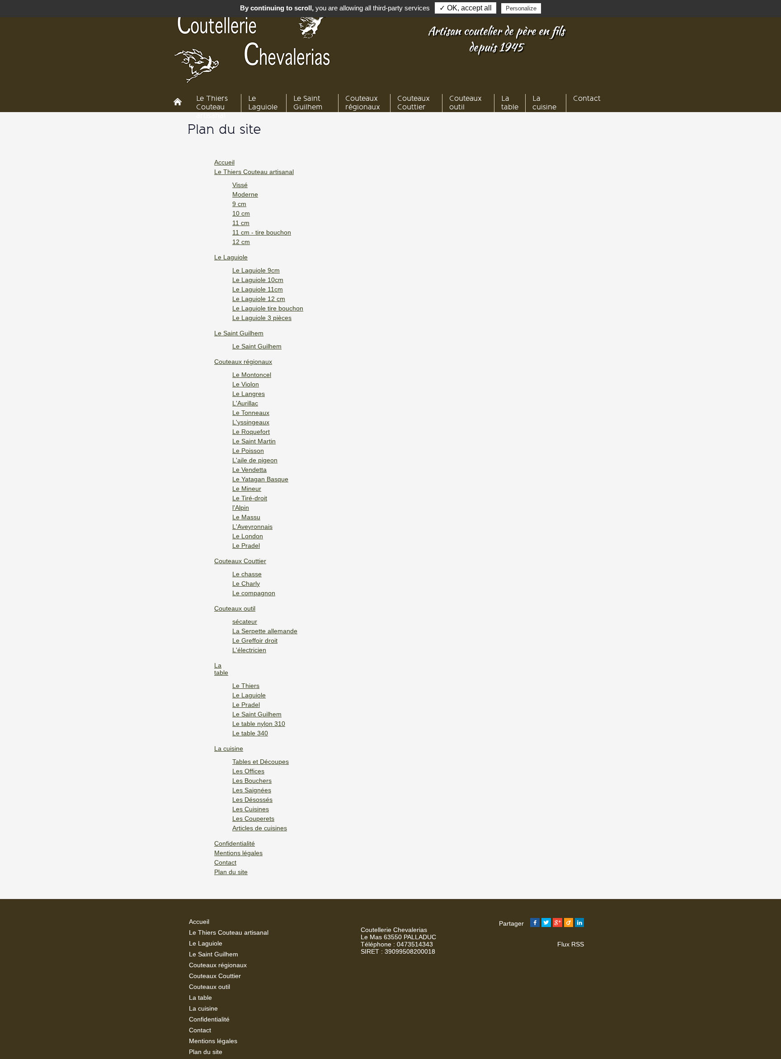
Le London (247, 536)
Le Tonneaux (250, 412)
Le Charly (246, 583)
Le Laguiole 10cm (257, 279)
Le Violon (245, 384)
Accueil (224, 162)
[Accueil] (180, 102)
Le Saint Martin (254, 441)
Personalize (521, 8)
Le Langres (248, 393)
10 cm (241, 213)
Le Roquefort (251, 431)
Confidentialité (234, 843)
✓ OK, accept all (465, 8)
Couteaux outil (234, 608)
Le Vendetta (249, 469)
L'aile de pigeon (255, 460)
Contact (225, 862)
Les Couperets (253, 818)
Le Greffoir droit (255, 640)
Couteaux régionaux (243, 361)
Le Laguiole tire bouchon (267, 308)
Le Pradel (246, 545)
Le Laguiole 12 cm (258, 298)
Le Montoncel (251, 374)
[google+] (557, 923)
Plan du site (231, 871)
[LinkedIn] (579, 923)
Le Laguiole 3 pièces (262, 317)
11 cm (240, 222)
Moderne (245, 194)
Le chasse (247, 574)
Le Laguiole (231, 257)
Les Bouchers (252, 780)
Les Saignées (251, 790)
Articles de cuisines (259, 828)
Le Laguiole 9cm (256, 270)
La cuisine (228, 748)
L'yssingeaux (250, 422)
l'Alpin (240, 507)
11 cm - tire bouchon (261, 232)
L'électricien (249, 650)
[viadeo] (568, 923)
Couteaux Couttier (240, 561)
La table (221, 669)
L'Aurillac (245, 403)
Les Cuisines (250, 809)
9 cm (239, 203)
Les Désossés (252, 799)
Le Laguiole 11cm (257, 289)
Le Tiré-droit (249, 498)
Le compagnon (253, 593)
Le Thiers (245, 685)
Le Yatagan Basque (260, 479)
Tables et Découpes (260, 761)
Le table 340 (250, 733)
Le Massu (246, 517)
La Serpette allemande (264, 631)
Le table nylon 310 (258, 723)
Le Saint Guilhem (238, 333)
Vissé (240, 184)
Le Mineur (246, 488)
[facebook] (535, 923)
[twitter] (546, 923)
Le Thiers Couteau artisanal (254, 171)
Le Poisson (248, 450)
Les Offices (248, 771)
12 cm (241, 241)
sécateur (244, 621)
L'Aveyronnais (252, 526)
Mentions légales (238, 853)
